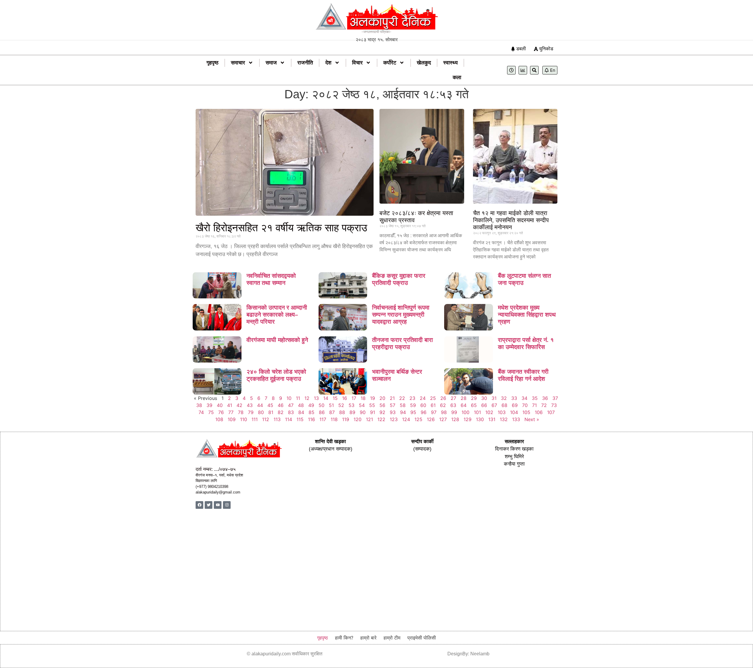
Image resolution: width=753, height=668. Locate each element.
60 (423, 405)
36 (545, 398)
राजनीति (305, 63)
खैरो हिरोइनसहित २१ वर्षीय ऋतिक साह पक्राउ (281, 227)
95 (413, 412)
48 (301, 405)
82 (281, 412)
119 (345, 419)
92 (382, 412)
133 (516, 419)
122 (381, 419)
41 (229, 405)
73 (554, 405)
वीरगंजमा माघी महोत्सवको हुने (277, 340)
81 (270, 412)
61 (433, 405)
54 (362, 405)
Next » (531, 419)
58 (403, 405)
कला (457, 77)
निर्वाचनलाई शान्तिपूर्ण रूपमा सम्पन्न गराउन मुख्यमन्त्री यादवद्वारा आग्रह (400, 314)
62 (443, 405)
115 (300, 419)
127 (443, 419)
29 (474, 398)
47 (291, 405)
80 (261, 412)
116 (311, 419)
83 (291, 412)
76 (221, 412)
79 (251, 412)
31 (494, 398)
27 (453, 398)
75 (211, 412)
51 (331, 405)
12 (306, 398)
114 (288, 419)
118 (334, 419)
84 (301, 412)
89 (352, 412)
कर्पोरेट (389, 63)
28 (464, 398)
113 (277, 419)
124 (406, 419)
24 (423, 398)
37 (555, 398)
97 (434, 412)
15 (335, 398)
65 (474, 405)
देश (328, 63)
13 (316, 398)
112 (265, 419)
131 (491, 419)
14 (325, 398)
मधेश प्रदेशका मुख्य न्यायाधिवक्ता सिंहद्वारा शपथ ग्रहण (527, 314)
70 (525, 405)
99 (454, 412)
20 (382, 398)
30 (484, 398)
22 (402, 398)
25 (433, 398)
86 (322, 412)
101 (477, 412)
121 (369, 419)
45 (270, 405)
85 (311, 412)
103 (502, 412)
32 (504, 398)
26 (443, 398)
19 (372, 398)
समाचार (238, 63)
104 (514, 412)
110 (243, 419)
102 (489, 412)
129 (468, 419)
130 (480, 419)
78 (241, 412)
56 (382, 405)
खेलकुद (424, 63)
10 (288, 398)
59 (413, 405)
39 (209, 405)
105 (526, 412)
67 (494, 405)
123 (394, 419)
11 (298, 398)
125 (418, 419)
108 (219, 419)
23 (412, 398)
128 (455, 419)
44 (260, 405)
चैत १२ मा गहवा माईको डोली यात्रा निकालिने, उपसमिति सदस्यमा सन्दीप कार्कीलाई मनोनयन (511, 220)
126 (431, 419)
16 (344, 398)
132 (504, 419)
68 (504, 405)
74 (201, 412)
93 (393, 412)
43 (250, 405)
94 (403, 412)
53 (351, 405)
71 (534, 405)
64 (464, 405)
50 (321, 405)
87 (332, 412)
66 (484, 405)
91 (372, 412)
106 (539, 412)
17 (353, 398)
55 (372, 405)
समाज (271, 63)
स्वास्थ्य (450, 63)
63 (453, 405)
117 (322, 419)
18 (363, 398)
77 (231, 412)
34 (524, 398)
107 (551, 412)
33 (514, 398)
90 (363, 412)
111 (254, 419)
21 (392, 398)
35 (535, 398)
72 (544, 405)
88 (342, 412)
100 (465, 412)
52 (341, 405)
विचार (357, 63)
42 (239, 405)
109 (232, 419)
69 (515, 405)
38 (199, 405)
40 (220, 405)
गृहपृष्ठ (212, 63)
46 (281, 405)
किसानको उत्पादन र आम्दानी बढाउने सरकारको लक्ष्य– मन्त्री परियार (276, 314)
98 (444, 412)
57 (392, 405)
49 (311, 405)
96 (424, 412)
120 (357, 419)
